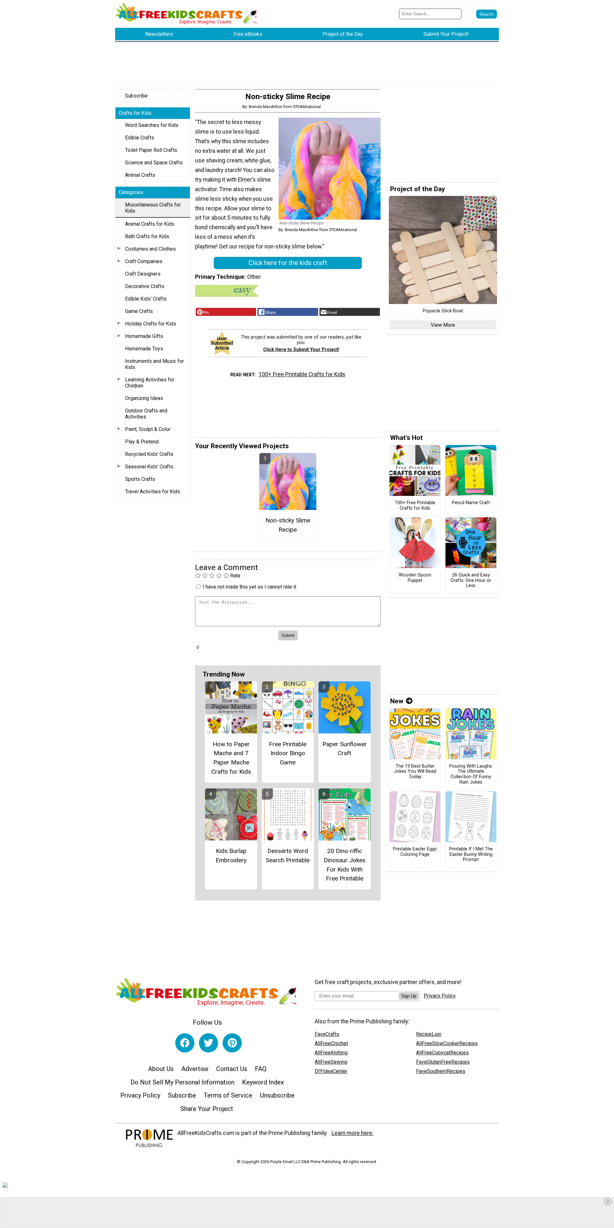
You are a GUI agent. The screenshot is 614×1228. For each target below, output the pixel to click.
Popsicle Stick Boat (443, 311)
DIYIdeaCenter (331, 1071)
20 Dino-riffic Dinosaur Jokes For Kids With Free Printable (345, 864)
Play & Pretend (142, 442)
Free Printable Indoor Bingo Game (287, 753)
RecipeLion (428, 1034)
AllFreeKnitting (331, 1053)
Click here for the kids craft (287, 263)
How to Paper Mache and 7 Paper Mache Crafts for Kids (231, 757)
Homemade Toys (144, 349)
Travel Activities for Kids (152, 492)
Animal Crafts (140, 175)
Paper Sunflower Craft (344, 748)
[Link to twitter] (208, 1042)
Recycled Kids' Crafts (149, 454)
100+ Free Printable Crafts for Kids (302, 374)
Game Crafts (139, 311)
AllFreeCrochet (331, 1043)
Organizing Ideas (144, 398)
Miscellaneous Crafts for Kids (153, 208)
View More (443, 325)
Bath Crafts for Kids (147, 236)
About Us (161, 1069)
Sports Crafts (140, 479)
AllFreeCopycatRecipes (442, 1053)
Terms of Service (228, 1095)
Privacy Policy (140, 1095)
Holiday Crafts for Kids (150, 324)
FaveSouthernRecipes (440, 1071)
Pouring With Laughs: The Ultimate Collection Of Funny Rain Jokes (471, 774)
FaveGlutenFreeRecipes (443, 1062)
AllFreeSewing (331, 1062)
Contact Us (231, 1069)
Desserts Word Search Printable (288, 855)
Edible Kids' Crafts (146, 299)
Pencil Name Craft (471, 502)
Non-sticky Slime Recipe (287, 525)
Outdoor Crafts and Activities (146, 414)
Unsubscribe (277, 1095)
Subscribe (136, 96)
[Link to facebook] (184, 1042)
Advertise (195, 1069)
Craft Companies (143, 261)
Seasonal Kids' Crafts (149, 467)
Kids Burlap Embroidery (231, 855)
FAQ (260, 1069)
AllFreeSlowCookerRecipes (447, 1043)
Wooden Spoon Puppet (415, 578)
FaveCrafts (327, 1034)
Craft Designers (143, 274)
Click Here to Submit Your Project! (301, 349)
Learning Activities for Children (149, 383)
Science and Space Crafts (154, 163)
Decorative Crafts (144, 286)
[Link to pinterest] (232, 1042)
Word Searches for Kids (151, 125)
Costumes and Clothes (150, 249)
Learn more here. (353, 1133)
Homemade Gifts (144, 336)
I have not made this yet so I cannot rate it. (250, 587)
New (396, 701)
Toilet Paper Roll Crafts (151, 150)
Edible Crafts (139, 138)
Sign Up (408, 996)
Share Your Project (206, 1109)
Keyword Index (263, 1082)
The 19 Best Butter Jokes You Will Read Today (415, 771)
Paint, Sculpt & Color (147, 429)
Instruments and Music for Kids (154, 364)
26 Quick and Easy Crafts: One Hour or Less (471, 580)
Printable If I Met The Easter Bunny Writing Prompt (471, 854)
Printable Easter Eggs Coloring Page (415, 852)
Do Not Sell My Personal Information (182, 1082)
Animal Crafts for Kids (149, 224)
